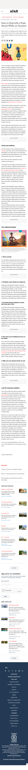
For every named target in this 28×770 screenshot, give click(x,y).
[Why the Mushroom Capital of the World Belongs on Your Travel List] (23, 515)
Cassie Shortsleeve (7, 454)
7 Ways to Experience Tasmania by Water (11, 469)
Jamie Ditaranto (12, 638)
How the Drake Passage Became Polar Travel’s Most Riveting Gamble (17, 609)
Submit (5, 596)
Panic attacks (4, 83)
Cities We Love (5, 513)
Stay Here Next (13, 641)
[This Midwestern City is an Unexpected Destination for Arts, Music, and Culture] (23, 539)
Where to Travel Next (7, 489)
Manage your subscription (14, 700)
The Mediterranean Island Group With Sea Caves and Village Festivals (8, 493)
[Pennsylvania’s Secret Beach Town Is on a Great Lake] (23, 527)
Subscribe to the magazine (14, 684)
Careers (14, 694)
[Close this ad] (27, 764)
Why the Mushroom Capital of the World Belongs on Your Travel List (8, 517)
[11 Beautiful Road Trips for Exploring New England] (4, 618)
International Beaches (15, 628)
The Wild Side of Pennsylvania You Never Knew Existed (8, 504)
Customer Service (14, 715)
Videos (14, 705)
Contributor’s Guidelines (14, 702)
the (9, 102)
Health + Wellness (19, 17)
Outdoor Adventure (6, 502)
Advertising (14, 710)
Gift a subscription (14, 692)
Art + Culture (5, 537)
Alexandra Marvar (12, 614)
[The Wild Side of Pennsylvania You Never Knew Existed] (23, 503)
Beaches (3, 526)
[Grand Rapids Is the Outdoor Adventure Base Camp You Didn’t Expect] (23, 553)
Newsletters (14, 697)
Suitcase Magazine (14, 720)
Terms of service (14, 723)
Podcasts (14, 689)
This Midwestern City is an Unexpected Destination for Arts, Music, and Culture (8, 541)
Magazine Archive (14, 707)
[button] (14, 755)
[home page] (14, 11)
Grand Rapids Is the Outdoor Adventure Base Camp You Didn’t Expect (8, 555)
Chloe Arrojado (12, 625)
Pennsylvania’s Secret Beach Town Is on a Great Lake (8, 528)
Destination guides (14, 681)
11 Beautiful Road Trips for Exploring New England (17, 620)
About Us (14, 687)
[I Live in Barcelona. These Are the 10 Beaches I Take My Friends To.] (4, 629)
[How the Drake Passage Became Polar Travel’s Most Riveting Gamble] (4, 606)
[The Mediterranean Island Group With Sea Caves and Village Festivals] (23, 491)
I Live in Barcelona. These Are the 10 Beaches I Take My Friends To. (17, 632)
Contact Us (14, 726)
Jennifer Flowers (12, 652)
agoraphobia (4, 395)
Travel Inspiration (7, 17)
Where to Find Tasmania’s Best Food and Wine (12, 473)
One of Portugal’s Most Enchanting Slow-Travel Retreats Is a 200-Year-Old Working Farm (16, 646)
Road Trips (12, 617)
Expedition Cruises (14, 605)
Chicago (3, 150)
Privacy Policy (14, 718)
